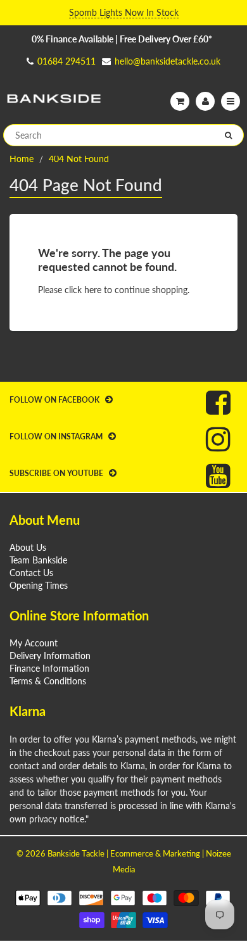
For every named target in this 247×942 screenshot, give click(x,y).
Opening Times (39, 585)
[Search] (228, 135)
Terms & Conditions (48, 680)
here (92, 289)
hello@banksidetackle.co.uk (167, 61)
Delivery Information (50, 655)
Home (22, 158)
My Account (34, 642)
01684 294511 (66, 61)
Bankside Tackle (76, 853)
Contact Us (31, 572)
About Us (28, 547)
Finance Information (49, 668)
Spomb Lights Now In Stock (124, 12)
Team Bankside (38, 560)
